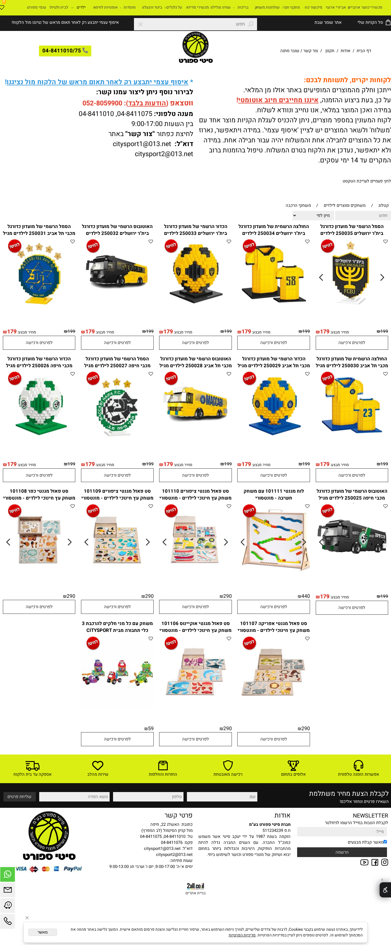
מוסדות (130, 7)
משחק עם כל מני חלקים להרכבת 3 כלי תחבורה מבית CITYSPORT (117, 627)
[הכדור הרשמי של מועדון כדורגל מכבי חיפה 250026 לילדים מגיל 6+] (39, 442)
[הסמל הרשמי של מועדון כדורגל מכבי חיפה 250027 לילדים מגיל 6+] (117, 442)
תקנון (329, 51)
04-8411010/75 (61, 51)
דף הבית (363, 51)
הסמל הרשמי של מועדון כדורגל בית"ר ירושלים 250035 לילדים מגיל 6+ (352, 233)
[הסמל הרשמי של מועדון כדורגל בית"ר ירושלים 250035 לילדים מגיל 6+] (351, 310)
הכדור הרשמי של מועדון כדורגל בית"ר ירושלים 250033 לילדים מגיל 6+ (195, 233)
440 (305, 596)
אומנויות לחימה (105, 7)
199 (384, 331)
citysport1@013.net (142, 144)
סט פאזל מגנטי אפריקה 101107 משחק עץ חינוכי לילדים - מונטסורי (274, 627)
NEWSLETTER (370, 816)
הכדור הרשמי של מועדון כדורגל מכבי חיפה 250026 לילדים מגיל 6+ (39, 365)
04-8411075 (134, 114)
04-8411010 (96, 114)
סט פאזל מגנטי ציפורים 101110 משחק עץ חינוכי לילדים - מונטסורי (195, 495)
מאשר (42, 932)
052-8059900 (102, 103)
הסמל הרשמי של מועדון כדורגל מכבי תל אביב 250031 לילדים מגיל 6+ (39, 233)
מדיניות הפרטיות (242, 935)
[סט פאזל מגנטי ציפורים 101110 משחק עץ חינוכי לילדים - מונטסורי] (195, 574)
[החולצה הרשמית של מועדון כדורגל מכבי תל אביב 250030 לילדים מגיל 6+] (352, 442)
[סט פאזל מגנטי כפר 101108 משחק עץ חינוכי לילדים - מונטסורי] (39, 574)
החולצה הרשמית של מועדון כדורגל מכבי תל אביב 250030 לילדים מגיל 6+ (352, 365)
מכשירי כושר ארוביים (365, 7)
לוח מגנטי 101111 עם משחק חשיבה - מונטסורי (274, 495)
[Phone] (7, 922)
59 (151, 728)
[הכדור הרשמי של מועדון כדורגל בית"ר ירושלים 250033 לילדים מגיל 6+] (195, 310)
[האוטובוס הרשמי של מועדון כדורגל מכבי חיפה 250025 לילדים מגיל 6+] (351, 574)
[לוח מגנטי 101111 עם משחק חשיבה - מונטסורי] (273, 574)
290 (227, 596)
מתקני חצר (291, 7)
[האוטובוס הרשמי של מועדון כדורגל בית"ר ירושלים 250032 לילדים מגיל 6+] (117, 310)
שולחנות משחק (267, 7)
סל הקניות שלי (369, 22)
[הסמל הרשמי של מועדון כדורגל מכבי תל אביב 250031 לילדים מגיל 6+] (39, 310)
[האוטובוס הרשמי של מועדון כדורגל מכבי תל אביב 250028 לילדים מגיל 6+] (195, 442)
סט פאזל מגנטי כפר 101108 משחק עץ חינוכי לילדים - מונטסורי (39, 495)
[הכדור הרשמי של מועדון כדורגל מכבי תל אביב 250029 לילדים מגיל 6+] (273, 442)
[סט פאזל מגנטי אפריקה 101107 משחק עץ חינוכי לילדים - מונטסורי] (273, 707)
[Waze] (7, 907)
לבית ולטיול (59, 7)
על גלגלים (174, 7)
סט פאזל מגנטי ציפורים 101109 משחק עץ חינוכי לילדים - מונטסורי (117, 495)
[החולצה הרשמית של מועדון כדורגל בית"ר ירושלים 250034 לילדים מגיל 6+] (273, 310)
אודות (345, 51)
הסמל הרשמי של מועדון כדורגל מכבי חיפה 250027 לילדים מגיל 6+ (117, 365)
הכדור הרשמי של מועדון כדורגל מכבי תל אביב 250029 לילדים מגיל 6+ (274, 365)
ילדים (81, 7)
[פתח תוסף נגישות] (385, 889)
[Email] (7, 891)
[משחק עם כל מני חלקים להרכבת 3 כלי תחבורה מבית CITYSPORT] (117, 707)
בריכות (243, 7)
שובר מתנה (289, 51)
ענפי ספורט (36, 7)
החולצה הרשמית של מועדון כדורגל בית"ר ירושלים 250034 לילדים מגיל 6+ (273, 233)
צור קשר (310, 51)
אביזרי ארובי (336, 7)
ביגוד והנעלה (152, 7)
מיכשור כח (313, 7)
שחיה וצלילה (220, 7)
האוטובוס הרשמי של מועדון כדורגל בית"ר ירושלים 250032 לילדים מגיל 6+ (117, 233)
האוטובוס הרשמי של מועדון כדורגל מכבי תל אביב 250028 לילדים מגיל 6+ (195, 365)
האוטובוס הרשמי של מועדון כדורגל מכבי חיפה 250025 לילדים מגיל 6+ (352, 498)
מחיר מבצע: (339, 332)
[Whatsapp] (7, 876)
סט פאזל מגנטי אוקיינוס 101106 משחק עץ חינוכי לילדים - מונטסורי (195, 627)
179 (324, 332)
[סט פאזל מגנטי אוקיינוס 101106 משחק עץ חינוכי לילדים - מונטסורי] (195, 707)
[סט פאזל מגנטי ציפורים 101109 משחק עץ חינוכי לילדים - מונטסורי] (117, 574)
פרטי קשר (179, 815)
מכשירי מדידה (197, 7)
